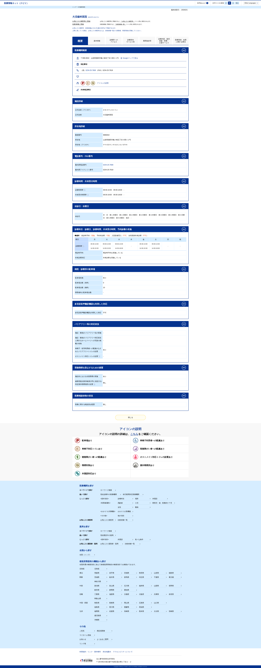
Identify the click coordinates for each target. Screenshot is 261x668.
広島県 (141, 603)
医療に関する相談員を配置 (85, 404)
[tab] (80, 41)
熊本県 (141, 611)
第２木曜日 (133, 215)
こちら (134, 434)
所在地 (77, 140)
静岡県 (111, 590)
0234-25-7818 (108, 170)
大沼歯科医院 (108, 115)
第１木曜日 (114, 215)
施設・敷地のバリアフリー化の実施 (88, 333)
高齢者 (120, 503)
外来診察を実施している (112, 258)
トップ (74, 7)
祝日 (127, 218)
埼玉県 (141, 577)
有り (104, 278)
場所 (136, 499)
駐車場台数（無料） (82, 287)
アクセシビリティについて (123, 652)
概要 (80, 40)
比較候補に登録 (78, 24)
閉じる (130, 417)
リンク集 (83, 643)
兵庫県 (156, 594)
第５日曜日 (120, 218)
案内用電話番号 (81, 165)
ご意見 (82, 631)
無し (104, 383)
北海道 (96, 569)
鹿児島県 (97, 615)
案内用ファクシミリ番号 (84, 170)
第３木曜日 (153, 215)
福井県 (141, 586)
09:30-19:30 (107, 190)
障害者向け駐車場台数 (83, 292)
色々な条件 (139, 539)
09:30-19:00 (107, 195)
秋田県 (141, 573)
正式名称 (78, 115)
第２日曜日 (143, 215)
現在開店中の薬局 (106, 535)
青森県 (96, 573)
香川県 (111, 607)
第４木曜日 (172, 215)
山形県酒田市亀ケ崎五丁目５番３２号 (117, 140)
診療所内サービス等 (130, 41)
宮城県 (126, 573)
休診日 (77, 216)
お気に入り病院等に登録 (81, 21)
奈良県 (171, 594)
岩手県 (111, 573)
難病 (136, 507)
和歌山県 (97, 598)
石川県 (126, 586)
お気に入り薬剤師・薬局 (109, 544)
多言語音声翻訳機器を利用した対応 (88, 313)
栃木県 (111, 577)
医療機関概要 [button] (81, 50)
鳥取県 (96, 603)
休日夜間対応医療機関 (131, 494)
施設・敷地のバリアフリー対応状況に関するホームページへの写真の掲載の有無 (88, 341)
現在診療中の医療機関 (108, 494)
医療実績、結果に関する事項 (180, 41)
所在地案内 (107, 652)
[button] (251, 3)
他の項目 (121, 516)
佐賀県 (111, 611)
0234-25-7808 (91, 70)
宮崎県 (171, 611)
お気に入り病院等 (106, 520)
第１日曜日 (123, 215)
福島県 (171, 573)
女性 (119, 507)
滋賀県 (111, 594)
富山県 (111, 586)
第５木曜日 (110, 218)
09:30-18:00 (117, 190)
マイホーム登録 (85, 635)
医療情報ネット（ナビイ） (16, 3)
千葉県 (156, 577)
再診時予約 (79, 253)
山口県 (156, 603)
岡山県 (126, 603)
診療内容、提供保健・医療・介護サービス (164, 41)
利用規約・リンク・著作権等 (90, 652)
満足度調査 (101, 631)
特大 (237, 3)
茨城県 (96, 577)
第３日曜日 (163, 215)
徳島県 (96, 607)
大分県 (156, 611)
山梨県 (156, 586)
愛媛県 (126, 607)
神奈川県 (97, 581)
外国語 (154, 499)
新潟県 (96, 586)
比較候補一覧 (123, 520)
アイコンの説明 (102, 83)
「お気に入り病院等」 (127, 21)
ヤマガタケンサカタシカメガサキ (115, 145)
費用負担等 (147, 41)
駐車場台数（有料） (82, 283)
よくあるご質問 (102, 639)
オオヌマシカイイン (110, 110)
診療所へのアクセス (114, 41)
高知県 (141, 607)
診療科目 (121, 499)
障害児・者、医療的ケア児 (162, 503)
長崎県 (126, 611)
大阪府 (141, 594)
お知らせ (83, 639)
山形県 (156, 573)
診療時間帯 (79, 190)
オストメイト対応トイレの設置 (86, 356)
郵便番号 (78, 135)
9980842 (106, 135)
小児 (136, 503)
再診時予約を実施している (113, 253)
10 (104, 287)
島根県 (111, 603)
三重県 (96, 594)
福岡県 (96, 611)
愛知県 (126, 590)
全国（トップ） (85, 555)
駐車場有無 (79, 278)
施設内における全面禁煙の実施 (86, 376)
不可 (104, 313)
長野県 (171, 586)
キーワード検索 (106, 490)
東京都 (171, 577)
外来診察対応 (80, 258)
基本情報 (97, 41)
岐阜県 (96, 590)
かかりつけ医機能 (124, 511)
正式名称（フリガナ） (83, 110)
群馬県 (126, 577)
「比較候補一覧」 (120, 24)
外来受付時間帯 (81, 195)
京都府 (126, 594)
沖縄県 (96, 620)
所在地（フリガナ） (82, 145)
